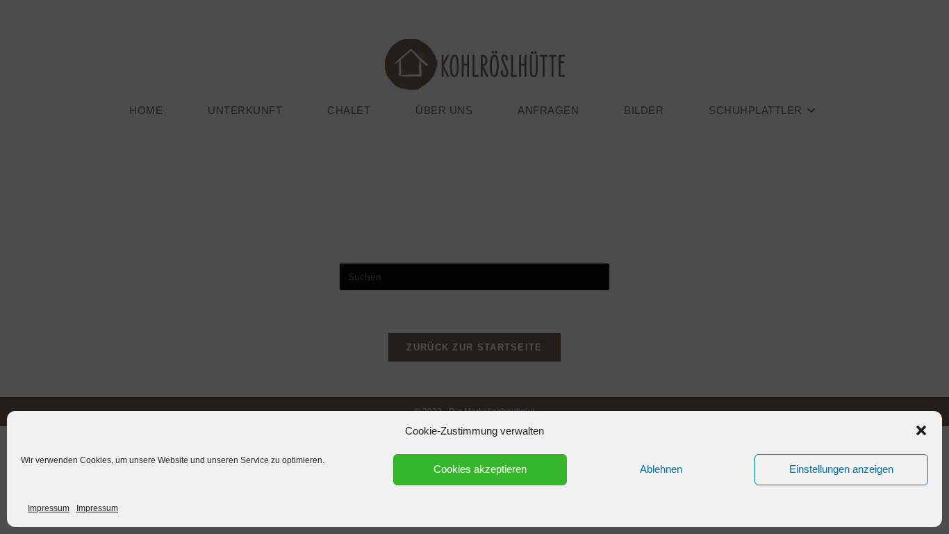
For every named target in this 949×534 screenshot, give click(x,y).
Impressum (48, 508)
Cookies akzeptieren (480, 469)
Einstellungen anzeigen (841, 469)
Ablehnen (661, 469)
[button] (921, 430)
